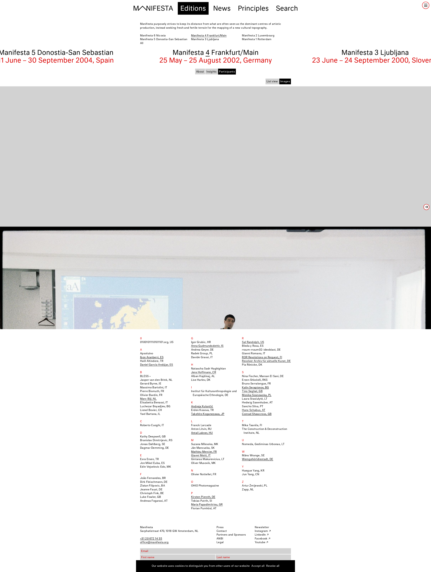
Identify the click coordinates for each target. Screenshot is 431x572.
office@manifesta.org (154, 542)
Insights (211, 71)
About (200, 71)
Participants (227, 71)
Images (285, 81)
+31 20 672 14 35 (151, 538)
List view (272, 81)
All (141, 43)
